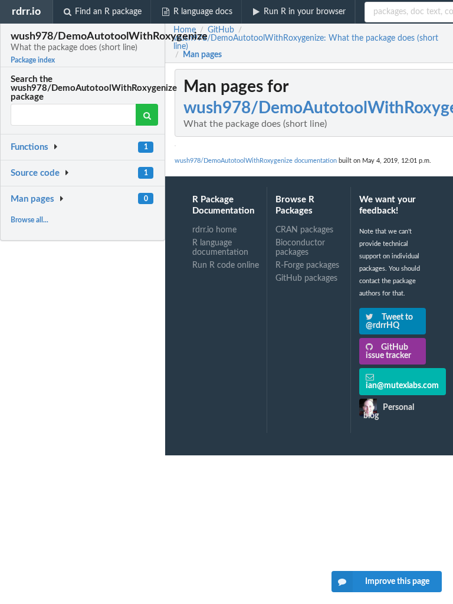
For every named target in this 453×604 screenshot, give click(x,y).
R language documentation (220, 248)
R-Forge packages (307, 265)
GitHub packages (306, 278)
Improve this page (397, 581)
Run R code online (225, 265)
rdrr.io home (214, 230)
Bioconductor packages (300, 248)
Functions (29, 147)
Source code (35, 173)
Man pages (32, 199)
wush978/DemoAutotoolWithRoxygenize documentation (256, 160)
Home (184, 30)
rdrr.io (26, 11)
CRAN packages (304, 230)
